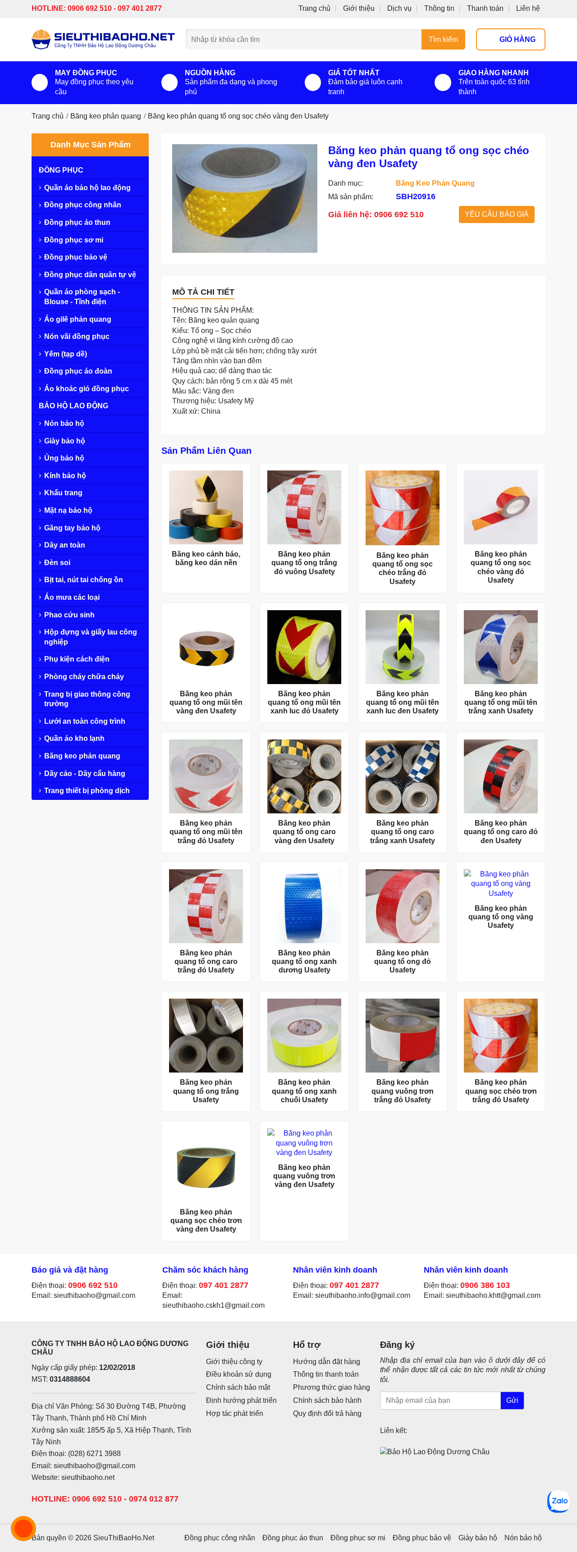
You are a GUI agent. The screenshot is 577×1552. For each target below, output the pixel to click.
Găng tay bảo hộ (72, 528)
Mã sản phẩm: (350, 197)
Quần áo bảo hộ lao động (87, 188)
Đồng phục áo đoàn (78, 371)
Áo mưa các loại (72, 597)
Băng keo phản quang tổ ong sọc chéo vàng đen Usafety (238, 116)
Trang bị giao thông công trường (87, 699)
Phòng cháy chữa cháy (84, 676)
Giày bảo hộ (64, 441)
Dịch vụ (399, 8)
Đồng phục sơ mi (73, 240)
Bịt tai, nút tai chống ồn (83, 580)
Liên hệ (528, 8)
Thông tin (439, 8)
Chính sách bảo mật (238, 1387)
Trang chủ (314, 8)
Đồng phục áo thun (77, 222)
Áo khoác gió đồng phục (86, 389)
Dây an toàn (64, 545)
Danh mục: (345, 183)
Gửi (512, 1400)
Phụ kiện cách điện (77, 659)
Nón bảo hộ (64, 423)
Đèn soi (57, 562)
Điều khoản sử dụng (238, 1374)
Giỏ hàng (517, 39)
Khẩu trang (63, 493)
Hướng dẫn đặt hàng (326, 1361)
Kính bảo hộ (65, 475)
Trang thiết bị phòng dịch (87, 790)
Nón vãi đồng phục (77, 336)
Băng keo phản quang (105, 116)
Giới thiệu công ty (234, 1361)
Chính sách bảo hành (327, 1400)
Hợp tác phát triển (234, 1413)
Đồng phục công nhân (82, 205)
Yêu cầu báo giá (497, 214)
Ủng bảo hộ (64, 458)
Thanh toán (485, 8)
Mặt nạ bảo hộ (68, 510)
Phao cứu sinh (69, 615)
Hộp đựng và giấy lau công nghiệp (90, 637)
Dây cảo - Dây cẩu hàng (84, 773)
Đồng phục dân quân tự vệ (90, 274)
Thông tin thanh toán (326, 1374)
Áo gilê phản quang (77, 319)
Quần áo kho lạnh (74, 738)
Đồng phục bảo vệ (75, 257)
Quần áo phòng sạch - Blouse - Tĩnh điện (82, 297)
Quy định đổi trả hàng (327, 1413)
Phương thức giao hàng (331, 1387)
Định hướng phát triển (241, 1400)
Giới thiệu (359, 8)
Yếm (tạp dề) (65, 354)
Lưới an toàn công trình (84, 721)
